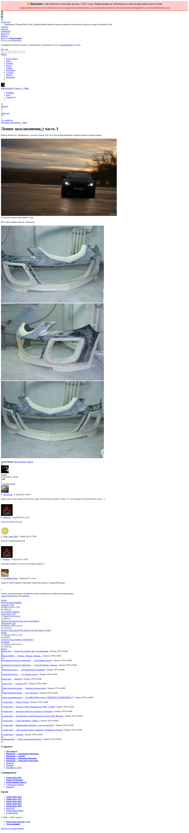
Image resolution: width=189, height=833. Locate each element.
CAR (13, 614)
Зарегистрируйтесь (9, 596)
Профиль (10, 93)
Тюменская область (9, 670)
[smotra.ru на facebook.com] (2, 17)
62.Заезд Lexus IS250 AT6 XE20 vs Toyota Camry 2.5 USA (26, 630)
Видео (9, 66)
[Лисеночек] (5, 492)
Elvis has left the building (11, 602)
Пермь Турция (22, 702)
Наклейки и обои (13, 767)
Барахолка (10, 77)
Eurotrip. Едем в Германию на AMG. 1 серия (35, 707)
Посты (4, 600)
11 (2, 686)
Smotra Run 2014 (14, 797)
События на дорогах (15, 784)
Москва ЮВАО (8, 656)
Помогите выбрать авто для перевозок (31, 651)
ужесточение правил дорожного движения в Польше (39, 730)
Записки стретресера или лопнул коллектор (20, 621)
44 (2, 667)
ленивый (5, 605)
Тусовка (9, 73)
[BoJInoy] (7, 557)
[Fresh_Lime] (5, 534)
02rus (15, 578)
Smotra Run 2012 (14, 801)
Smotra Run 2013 (14, 799)
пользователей (66, 45)
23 (2, 653)
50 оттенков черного (43, 660)
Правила (10, 763)
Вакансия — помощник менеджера (22, 754)
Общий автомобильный (11, 688)
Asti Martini (8, 578)
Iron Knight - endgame (10, 612)
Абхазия (19, 734)
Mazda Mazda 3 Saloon (23, 462)
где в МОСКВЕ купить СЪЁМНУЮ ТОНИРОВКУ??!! (49, 697)
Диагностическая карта (35, 688)
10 (2, 690)
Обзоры (9, 63)
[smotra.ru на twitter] (2, 20)
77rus (11, 605)
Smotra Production (14, 780)
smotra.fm (10, 787)
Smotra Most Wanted (14, 811)
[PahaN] (3, 86)
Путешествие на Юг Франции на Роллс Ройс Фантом (39, 716)
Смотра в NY (21, 684)
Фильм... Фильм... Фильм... (29, 656)
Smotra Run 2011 (13, 804)
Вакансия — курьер (15, 756)
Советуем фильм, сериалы (45, 665)
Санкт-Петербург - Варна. (27, 721)
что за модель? (31, 693)
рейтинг (4, 106)
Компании (10, 70)
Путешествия (7, 702)
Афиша (9, 68)
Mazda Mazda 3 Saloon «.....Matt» (15, 88)
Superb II (18, 679)
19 (10, 646)
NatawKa (7, 517)
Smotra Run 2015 (14, 778)
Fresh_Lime (8, 536)
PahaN (4, 475)
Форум (9, 75)
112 (2, 658)
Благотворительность (16, 782)
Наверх (4, 36)
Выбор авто (6, 651)
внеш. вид (5, 113)
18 (10, 628)
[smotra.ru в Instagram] (5, 22)
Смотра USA (6, 684)
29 (2, 737)
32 (10, 609)
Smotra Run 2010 (14, 806)
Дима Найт (6, 614)
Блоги (8, 61)
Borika (4, 633)
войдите (25, 596)
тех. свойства (7, 120)
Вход (3, 38)
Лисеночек (8, 494)
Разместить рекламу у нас (18, 822)
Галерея (9, 97)
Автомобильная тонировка (33, 670)
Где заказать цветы (29, 674)
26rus (15, 536)
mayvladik (5, 642)
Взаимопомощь (8, 739)
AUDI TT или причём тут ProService (17, 640)
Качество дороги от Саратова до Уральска (34, 711)
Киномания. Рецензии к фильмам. (16, 660)
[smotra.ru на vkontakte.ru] (2, 15)
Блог (8, 95)
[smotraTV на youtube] (2, 12)
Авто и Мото (12, 59)
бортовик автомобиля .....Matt (14, 122)
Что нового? (12, 751)
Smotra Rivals (12, 813)
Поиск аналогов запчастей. (29, 739)
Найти (4, 54)
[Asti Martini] (5, 576)
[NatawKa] (7, 515)
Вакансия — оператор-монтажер (21, 758)
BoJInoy (6, 559)
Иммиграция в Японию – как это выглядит (35, 725)
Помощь (9, 765)
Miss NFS (10, 808)
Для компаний (13, 824)
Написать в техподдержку (12, 828)
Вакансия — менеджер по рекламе (22, 761)
